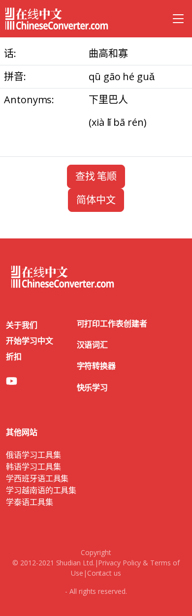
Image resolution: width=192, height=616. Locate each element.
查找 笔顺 (96, 176)
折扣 (14, 356)
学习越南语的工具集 (41, 490)
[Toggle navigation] (178, 19)
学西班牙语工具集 (37, 478)
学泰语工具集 (29, 502)
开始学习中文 (29, 340)
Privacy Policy (119, 562)
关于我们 (21, 325)
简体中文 (96, 199)
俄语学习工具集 (33, 454)
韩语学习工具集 (33, 466)
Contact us (104, 573)
